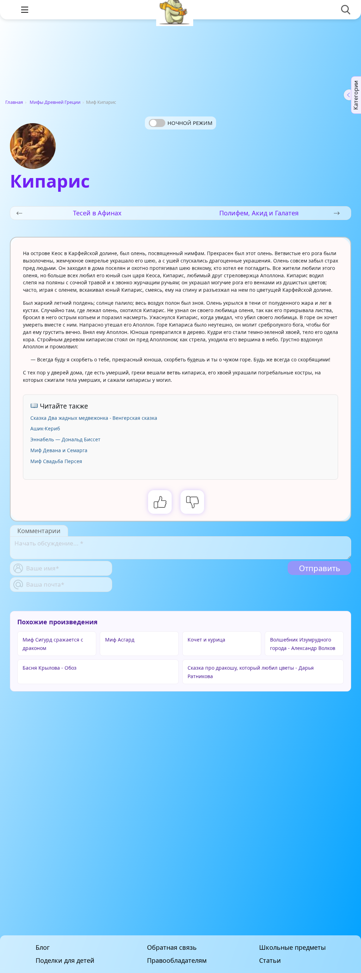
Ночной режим (190, 122)
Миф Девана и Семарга (58, 450)
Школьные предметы (292, 947)
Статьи (270, 960)
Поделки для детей (65, 960)
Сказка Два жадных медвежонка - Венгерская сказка (93, 418)
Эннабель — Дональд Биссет (65, 439)
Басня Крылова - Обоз (50, 667)
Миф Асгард (119, 639)
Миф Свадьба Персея (56, 461)
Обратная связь (172, 947)
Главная (14, 102)
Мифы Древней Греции (55, 102)
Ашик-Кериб (45, 428)
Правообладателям (177, 960)
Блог (43, 947)
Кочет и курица (206, 639)
